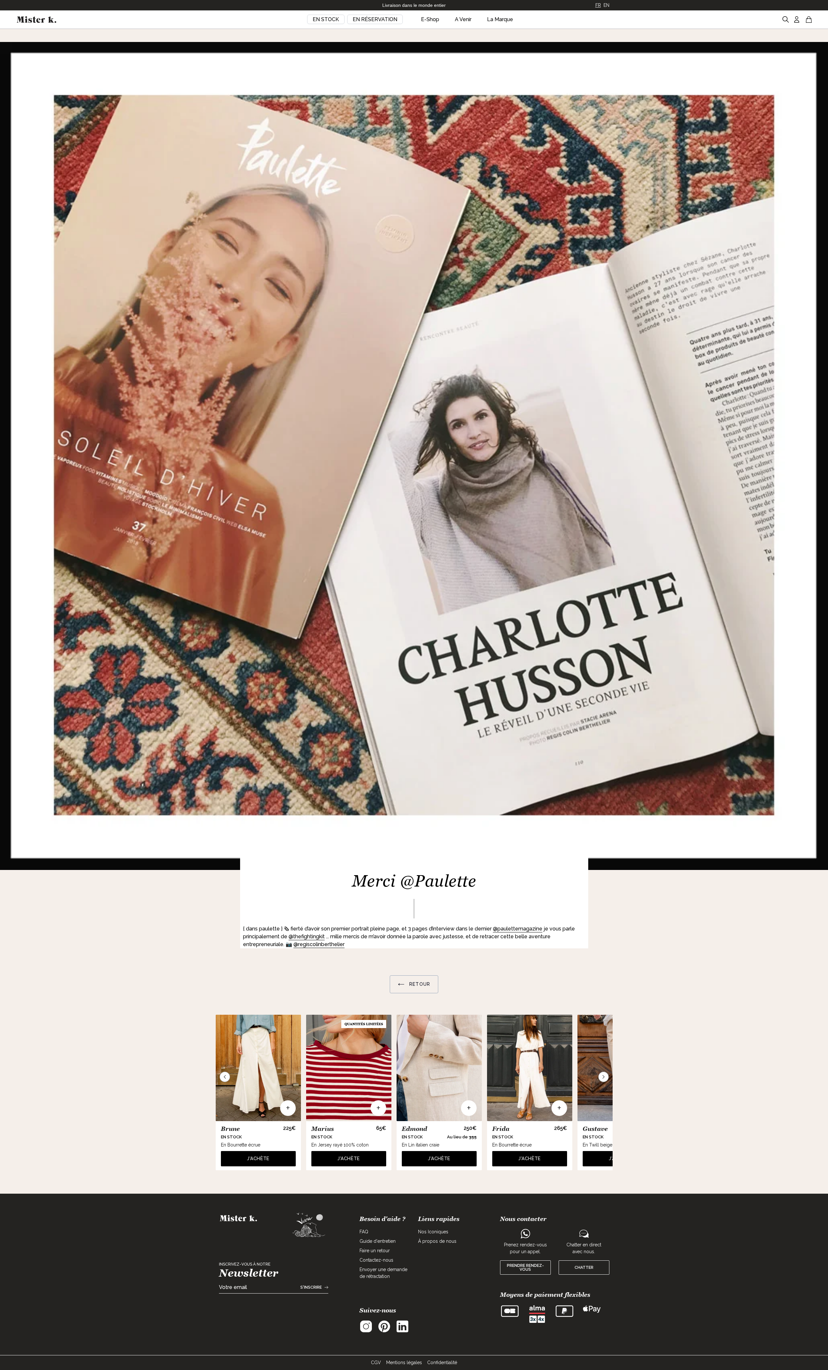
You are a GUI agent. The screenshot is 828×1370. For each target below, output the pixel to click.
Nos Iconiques (433, 1231)
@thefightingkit (307, 936)
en (606, 5)
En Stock (326, 19)
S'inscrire (311, 1287)
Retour (419, 984)
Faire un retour (375, 1250)
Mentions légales (404, 1362)
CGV (376, 1362)
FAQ (364, 1231)
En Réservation (375, 19)
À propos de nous (437, 1241)
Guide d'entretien (378, 1241)
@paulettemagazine (517, 929)
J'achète (258, 1158)
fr (598, 5)
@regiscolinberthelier (319, 944)
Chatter (584, 1267)
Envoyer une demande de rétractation (383, 1273)
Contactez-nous (376, 1260)
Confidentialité (442, 1362)
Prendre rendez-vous (525, 1267)
